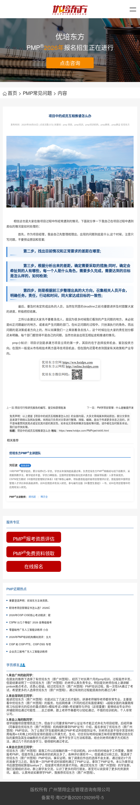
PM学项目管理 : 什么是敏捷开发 (115, 407)
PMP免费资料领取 (34, 553)
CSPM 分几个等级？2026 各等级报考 (30, 622)
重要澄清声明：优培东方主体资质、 (29, 600)
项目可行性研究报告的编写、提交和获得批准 (40, 407)
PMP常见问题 (39, 92)
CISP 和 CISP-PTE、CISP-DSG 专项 (30, 644)
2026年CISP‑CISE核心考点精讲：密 (29, 615)
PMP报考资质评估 (34, 538)
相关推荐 (13, 440)
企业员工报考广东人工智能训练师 (28, 651)
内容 (62, 92)
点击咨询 (70, 62)
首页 (14, 92)
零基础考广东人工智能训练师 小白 (28, 629)
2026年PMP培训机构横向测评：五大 (30, 637)
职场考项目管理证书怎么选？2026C (29, 608)
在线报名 (33, 566)
